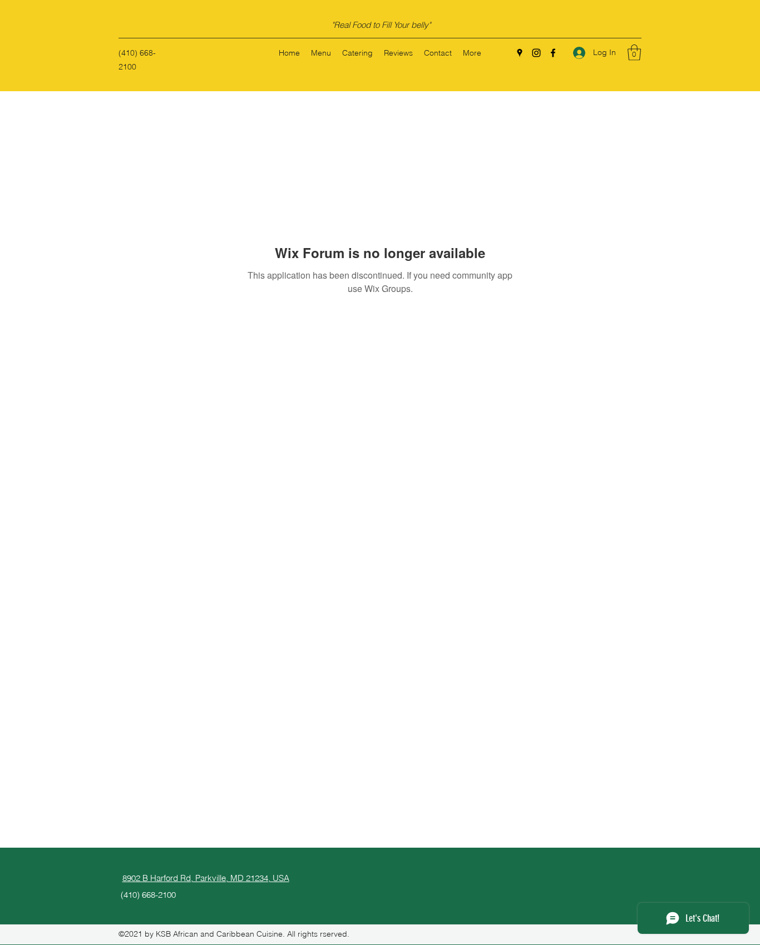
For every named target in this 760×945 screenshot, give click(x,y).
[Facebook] (553, 52)
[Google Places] (519, 52)
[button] (634, 52)
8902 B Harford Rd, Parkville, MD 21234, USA (205, 878)
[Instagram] (536, 52)
